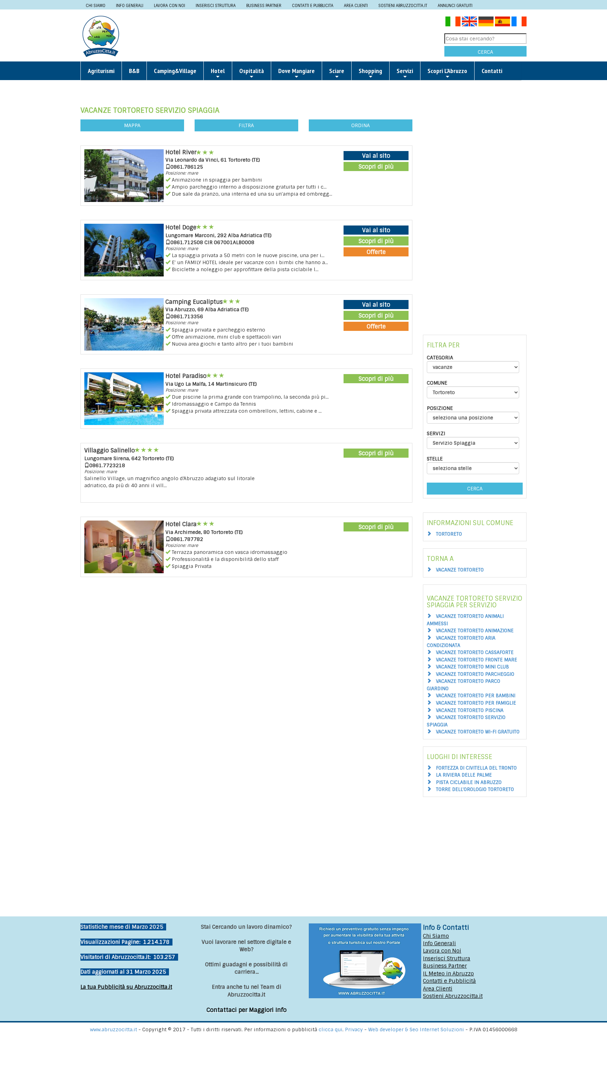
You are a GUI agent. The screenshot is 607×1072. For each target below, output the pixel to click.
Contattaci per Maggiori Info (247, 1010)
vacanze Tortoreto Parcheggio (475, 674)
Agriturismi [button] (101, 71)
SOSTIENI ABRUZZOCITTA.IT (402, 5)
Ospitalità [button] (251, 71)
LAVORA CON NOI (169, 5)
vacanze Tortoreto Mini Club (472, 667)
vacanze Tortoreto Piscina (469, 710)
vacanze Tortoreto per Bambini (475, 696)
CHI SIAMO (95, 5)
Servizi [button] (405, 71)
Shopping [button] (370, 71)
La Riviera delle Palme (464, 775)
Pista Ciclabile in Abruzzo (469, 782)
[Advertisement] (284, 36)
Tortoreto (449, 534)
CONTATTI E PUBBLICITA (312, 5)
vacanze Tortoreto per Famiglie (476, 703)
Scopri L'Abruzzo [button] (447, 71)
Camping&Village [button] (175, 71)
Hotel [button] (218, 71)
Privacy (354, 1029)
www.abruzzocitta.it (113, 1029)
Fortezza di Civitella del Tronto (476, 768)
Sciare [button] (336, 71)
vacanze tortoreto (460, 570)
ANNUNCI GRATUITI (455, 5)
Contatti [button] (492, 71)
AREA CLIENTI (356, 5)
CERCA (485, 52)
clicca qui (330, 1029)
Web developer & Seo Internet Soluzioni (416, 1029)
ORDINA (360, 125)
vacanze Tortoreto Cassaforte (475, 652)
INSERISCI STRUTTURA (216, 5)
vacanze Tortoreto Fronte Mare (476, 660)
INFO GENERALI (129, 5)
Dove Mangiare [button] (296, 71)
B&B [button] (134, 71)
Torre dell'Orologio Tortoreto (475, 789)
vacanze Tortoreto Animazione (475, 631)
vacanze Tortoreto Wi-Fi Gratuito (478, 732)
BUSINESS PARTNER (263, 5)
